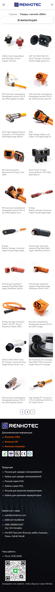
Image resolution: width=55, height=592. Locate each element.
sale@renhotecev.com (15, 515)
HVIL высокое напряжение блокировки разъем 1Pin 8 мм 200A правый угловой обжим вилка (13, 96)
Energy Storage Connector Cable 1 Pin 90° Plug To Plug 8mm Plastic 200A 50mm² (13, 324)
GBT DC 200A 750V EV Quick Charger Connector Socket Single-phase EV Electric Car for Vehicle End (40, 58)
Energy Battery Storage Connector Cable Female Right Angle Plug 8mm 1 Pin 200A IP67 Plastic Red (40, 210)
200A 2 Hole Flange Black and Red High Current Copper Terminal (13, 58)
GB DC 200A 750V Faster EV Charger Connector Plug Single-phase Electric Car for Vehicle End (14, 362)
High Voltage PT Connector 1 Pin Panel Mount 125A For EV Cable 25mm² (41, 400)
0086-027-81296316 (14, 520)
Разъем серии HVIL (14, 481)
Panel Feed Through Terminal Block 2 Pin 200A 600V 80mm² (40, 172)
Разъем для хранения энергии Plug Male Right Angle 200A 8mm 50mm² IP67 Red (12, 286)
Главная (13, 14)
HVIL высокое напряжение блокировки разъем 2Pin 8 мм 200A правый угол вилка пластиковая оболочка (13, 210)
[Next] (32, 412)
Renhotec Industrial (15, 446)
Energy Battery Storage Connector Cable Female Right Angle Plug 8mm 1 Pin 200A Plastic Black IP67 (14, 248)
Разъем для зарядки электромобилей (23, 472)
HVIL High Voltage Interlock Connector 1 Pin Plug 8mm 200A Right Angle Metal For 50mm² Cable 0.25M (13, 134)
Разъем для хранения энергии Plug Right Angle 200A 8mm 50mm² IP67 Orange (39, 286)
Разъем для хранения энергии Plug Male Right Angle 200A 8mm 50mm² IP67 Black (39, 248)
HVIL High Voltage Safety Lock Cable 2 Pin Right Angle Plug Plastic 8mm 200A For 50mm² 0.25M (41, 134)
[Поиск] (52, 4)
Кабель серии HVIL (14, 486)
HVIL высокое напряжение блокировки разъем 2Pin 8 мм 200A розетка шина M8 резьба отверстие (40, 96)
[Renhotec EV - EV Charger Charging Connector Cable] (27, 4)
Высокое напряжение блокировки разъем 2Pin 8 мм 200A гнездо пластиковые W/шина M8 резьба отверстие (40, 324)
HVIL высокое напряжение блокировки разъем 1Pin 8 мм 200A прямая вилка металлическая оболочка (13, 400)
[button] (3, 4)
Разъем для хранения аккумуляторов (23, 491)
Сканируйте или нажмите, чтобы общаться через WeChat (27, 584)
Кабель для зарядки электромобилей (23, 476)
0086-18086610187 (14, 524)
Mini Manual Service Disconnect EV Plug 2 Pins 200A (13, 172)
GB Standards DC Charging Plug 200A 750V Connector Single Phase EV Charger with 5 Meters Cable (40, 362)
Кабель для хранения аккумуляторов (23, 495)
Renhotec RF (11, 442)
